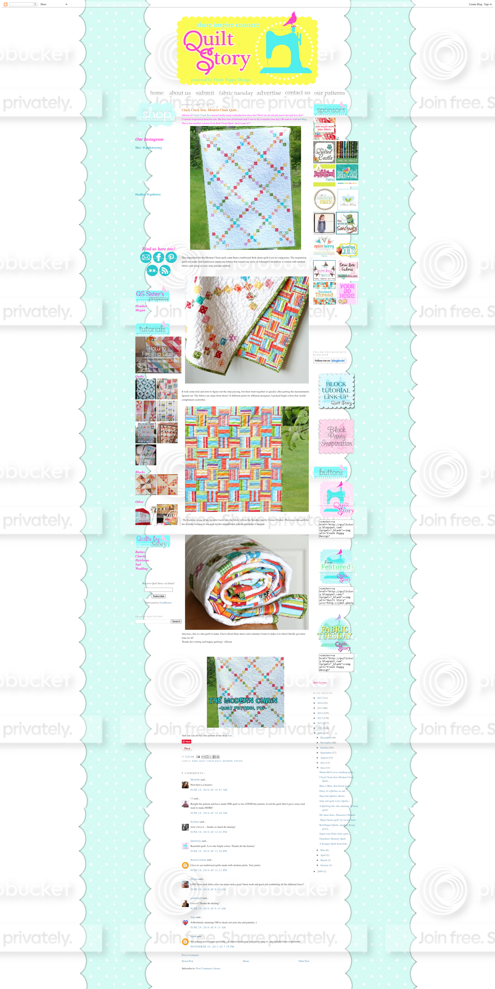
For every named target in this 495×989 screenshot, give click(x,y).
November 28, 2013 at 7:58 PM (212, 946)
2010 (320, 733)
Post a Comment (190, 955)
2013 (320, 718)
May (323, 850)
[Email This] (203, 757)
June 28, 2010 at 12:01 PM (208, 832)
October (324, 747)
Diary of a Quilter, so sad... (333, 791)
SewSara (194, 821)
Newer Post (187, 961)
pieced (238, 761)
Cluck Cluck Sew (202, 115)
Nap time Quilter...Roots (332, 796)
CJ (191, 798)
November (326, 742)
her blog (301, 119)
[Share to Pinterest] (218, 757)
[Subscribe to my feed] (165, 275)
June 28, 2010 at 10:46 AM (209, 813)
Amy (192, 917)
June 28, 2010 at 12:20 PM (208, 851)
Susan (193, 936)
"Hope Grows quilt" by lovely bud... (338, 820)
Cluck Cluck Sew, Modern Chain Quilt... (210, 109)
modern (227, 761)
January (324, 865)
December (325, 737)
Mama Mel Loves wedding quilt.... (337, 772)
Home (246, 961)
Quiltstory (195, 840)
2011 (320, 728)
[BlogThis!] (207, 757)
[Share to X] (211, 757)
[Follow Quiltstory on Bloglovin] (330, 362)
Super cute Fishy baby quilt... (334, 833)
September (326, 752)
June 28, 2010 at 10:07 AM (209, 789)
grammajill (196, 898)
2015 (320, 708)
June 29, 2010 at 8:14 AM (208, 908)
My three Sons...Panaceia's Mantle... (338, 815)
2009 (320, 871)
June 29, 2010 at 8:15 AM (208, 927)
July (322, 762)
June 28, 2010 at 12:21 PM (208, 870)
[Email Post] (198, 757)
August (324, 757)
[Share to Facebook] (214, 757)
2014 (320, 713)
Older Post (304, 961)
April (323, 855)
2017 (320, 698)
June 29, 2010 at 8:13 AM (208, 889)
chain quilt (214, 761)
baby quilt (199, 761)
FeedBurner (166, 602)
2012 (320, 723)
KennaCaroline (198, 859)
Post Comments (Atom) (208, 968)
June (323, 767)
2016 (320, 703)
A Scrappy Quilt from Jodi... (333, 843)
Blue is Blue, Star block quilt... (335, 786)
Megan (194, 879)
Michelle (195, 779)
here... (230, 735)
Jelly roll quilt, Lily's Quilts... (334, 801)
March (324, 860)
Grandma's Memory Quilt (332, 838)
